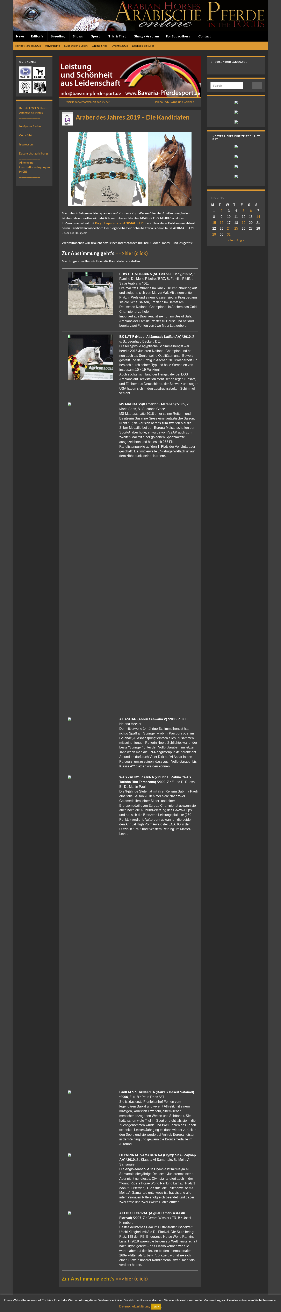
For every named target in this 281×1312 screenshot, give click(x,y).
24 (229, 228)
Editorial (37, 36)
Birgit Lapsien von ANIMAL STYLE (120, 223)
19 (243, 222)
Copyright (25, 135)
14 (258, 216)
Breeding (58, 36)
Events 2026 (120, 45)
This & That (117, 36)
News (20, 36)
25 (236, 228)
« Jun (231, 240)
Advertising (52, 45)
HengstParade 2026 (28, 45)
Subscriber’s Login (76, 45)
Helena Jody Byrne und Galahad (174, 101)
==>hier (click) (131, 253)
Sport (96, 36)
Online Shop (100, 45)
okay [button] (156, 1306)
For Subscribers (178, 36)
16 (221, 222)
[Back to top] (272, 1303)
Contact (204, 36)
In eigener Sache (30, 126)
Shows (78, 36)
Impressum (26, 144)
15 (214, 222)
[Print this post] (195, 124)
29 (214, 234)
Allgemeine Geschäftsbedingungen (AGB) (34, 167)
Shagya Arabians (147, 36)
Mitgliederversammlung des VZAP (88, 101)
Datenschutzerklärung (33, 153)
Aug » (240, 240)
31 (229, 234)
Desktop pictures (143, 45)
